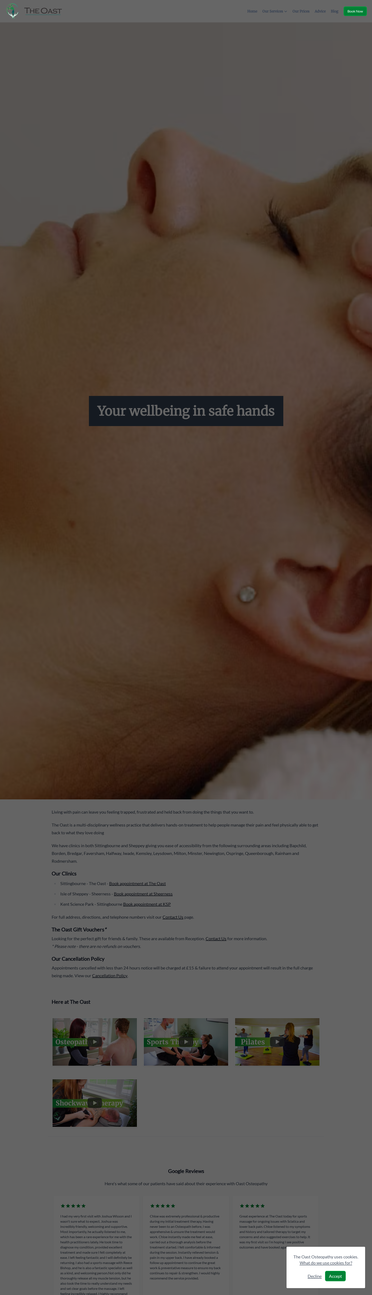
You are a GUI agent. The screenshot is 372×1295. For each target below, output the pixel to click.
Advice (320, 11)
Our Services (272, 11)
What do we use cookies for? (326, 1262)
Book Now (355, 11)
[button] (186, 647)
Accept (335, 1276)
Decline (315, 1276)
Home (252, 11)
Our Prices (301, 11)
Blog (334, 11)
